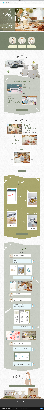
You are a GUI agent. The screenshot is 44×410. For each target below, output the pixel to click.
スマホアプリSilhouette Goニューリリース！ (22, 0)
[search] (18, 2)
